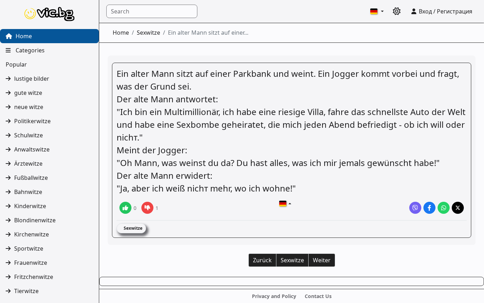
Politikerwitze (32, 121)
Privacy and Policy (274, 296)
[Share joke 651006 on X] (458, 208)
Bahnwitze (28, 192)
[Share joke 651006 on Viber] (415, 208)
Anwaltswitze (32, 149)
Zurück (262, 260)
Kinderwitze (30, 206)
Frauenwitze (30, 263)
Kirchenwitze (31, 234)
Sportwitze (28, 248)
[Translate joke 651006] (285, 203)
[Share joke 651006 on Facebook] (429, 208)
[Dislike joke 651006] (147, 208)
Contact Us (318, 296)
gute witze (28, 93)
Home (23, 36)
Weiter (322, 260)
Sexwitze (148, 32)
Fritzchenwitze (33, 277)
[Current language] (377, 11)
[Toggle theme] (396, 11)
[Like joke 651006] (125, 208)
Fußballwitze (31, 178)
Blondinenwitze (35, 220)
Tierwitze (26, 291)
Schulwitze (28, 135)
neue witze (28, 107)
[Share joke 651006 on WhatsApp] (444, 208)
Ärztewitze (28, 163)
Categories (29, 50)
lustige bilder (31, 78)
